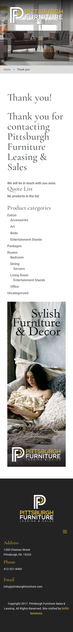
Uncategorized (17, 293)
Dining (14, 264)
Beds (14, 233)
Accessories (19, 220)
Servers (19, 269)
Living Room (19, 275)
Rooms (12, 252)
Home (7, 69)
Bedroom (17, 257)
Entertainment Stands (26, 239)
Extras (11, 215)
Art (12, 227)
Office (14, 287)
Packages (14, 246)
